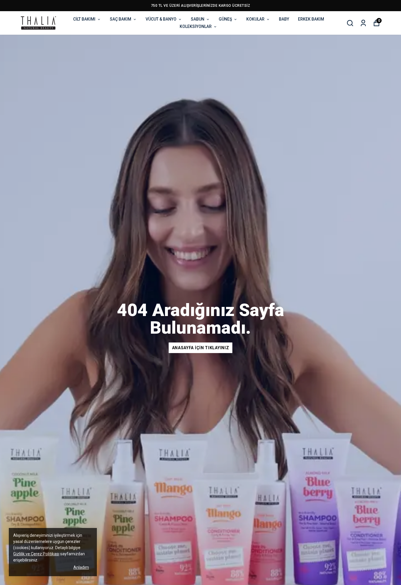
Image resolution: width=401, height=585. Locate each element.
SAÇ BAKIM (120, 19)
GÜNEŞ (225, 19)
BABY (284, 19)
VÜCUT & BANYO (161, 19)
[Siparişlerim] (363, 23)
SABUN (197, 19)
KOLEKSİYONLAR (196, 26)
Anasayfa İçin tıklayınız (200, 347)
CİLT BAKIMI (84, 19)
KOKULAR (255, 19)
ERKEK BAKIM (311, 19)
